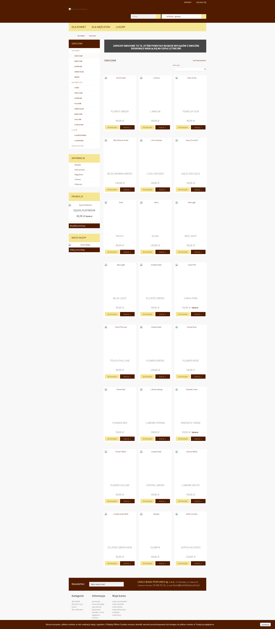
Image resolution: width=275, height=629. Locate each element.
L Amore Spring (155, 422)
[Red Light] (191, 216)
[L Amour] (155, 92)
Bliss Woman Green (119, 173)
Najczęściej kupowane (96, 608)
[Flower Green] (155, 341)
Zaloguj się (201, 2)
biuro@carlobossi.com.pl (186, 585)
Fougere (77, 103)
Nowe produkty (98, 604)
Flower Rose (191, 360)
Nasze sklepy (79, 237)
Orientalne (79, 72)
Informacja (78, 158)
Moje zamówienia (119, 601)
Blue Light (119, 298)
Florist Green (120, 111)
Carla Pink (191, 298)
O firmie (77, 179)
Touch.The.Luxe (120, 360)
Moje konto (119, 596)
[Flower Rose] (191, 341)
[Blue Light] (120, 279)
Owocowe (78, 56)
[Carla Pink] (191, 279)
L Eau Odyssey (155, 173)
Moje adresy (117, 607)
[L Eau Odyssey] (155, 154)
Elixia (155, 235)
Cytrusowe (78, 125)
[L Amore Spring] (155, 403)
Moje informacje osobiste (119, 611)
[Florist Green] (120, 92)
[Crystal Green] (155, 465)
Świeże (76, 77)
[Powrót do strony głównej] (72, 35)
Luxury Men (79, 140)
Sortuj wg (176, 65)
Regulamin (78, 174)
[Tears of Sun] (191, 92)
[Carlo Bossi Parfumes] (97, 13)
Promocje (77, 196)
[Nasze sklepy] (84, 245)
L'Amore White (191, 485)
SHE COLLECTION (78, 146)
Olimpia (155, 547)
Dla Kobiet (79, 27)
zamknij (265, 624)
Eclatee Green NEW (120, 547)
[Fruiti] (120, 216)
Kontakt (187, 2)
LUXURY (120, 27)
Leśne (76, 88)
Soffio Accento (191, 547)
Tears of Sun (190, 111)
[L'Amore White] (191, 465)
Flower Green (155, 360)
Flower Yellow (119, 485)
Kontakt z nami (98, 612)
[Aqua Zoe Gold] (191, 154)
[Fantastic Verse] (191, 403)
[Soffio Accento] (191, 528)
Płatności (78, 184)
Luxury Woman (80, 135)
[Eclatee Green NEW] (120, 528)
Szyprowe (78, 66)
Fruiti (119, 235)
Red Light (191, 235)
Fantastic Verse (191, 422)
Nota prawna (79, 170)
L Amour (155, 111)
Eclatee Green (155, 298)
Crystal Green (155, 485)
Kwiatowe (78, 61)
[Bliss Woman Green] (120, 154)
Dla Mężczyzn (101, 27)
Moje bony (116, 615)
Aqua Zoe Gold (190, 173)
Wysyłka (77, 165)
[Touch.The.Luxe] (120, 341)
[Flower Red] (120, 403)
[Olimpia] (155, 528)
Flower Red (119, 422)
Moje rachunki (118, 604)
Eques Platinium (84, 210)
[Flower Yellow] (120, 465)
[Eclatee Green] (155, 279)
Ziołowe (77, 119)
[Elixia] (155, 216)
